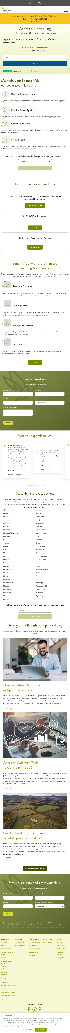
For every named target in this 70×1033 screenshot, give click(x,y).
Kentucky (6, 569)
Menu (66, 11)
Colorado (6, 526)
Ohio (37, 536)
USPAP (35, 296)
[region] (35, 1023)
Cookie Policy (61, 949)
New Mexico (40, 523)
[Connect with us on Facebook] (34, 1009)
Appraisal (8, 708)
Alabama (6, 510)
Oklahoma (39, 540)
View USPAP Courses (35, 205)
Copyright (60, 942)
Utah (37, 573)
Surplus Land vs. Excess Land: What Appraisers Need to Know (26, 835)
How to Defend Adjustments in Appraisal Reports (24, 687)
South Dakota (41, 560)
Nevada (38, 513)
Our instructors (6, 949)
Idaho (5, 553)
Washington (40, 583)
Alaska (5, 513)
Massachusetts (8, 583)
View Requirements (35, 617)
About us (4, 942)
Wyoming (39, 596)
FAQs (2, 999)
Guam (5, 546)
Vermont (39, 576)
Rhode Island (40, 553)
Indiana (6, 560)
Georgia (6, 543)
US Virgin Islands (42, 569)
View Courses (35, 247)
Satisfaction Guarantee (4, 973)
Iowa (5, 563)
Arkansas (6, 520)
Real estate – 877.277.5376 (9, 989)
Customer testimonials (5, 968)
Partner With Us (20, 945)
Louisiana (6, 573)
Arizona (6, 517)
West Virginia (40, 589)
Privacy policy (61, 945)
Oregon (38, 543)
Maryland (6, 579)
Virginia (38, 579)
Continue (35, 64)
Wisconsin (39, 593)
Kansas (6, 566)
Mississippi (7, 593)
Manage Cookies (62, 958)
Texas (38, 566)
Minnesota (7, 589)
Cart (30, 4)
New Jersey (40, 520)
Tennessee (39, 563)
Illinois (5, 556)
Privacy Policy (39, 1024)
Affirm (3, 945)
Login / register (47, 942)
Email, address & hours (8, 996)
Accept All (40, 1029)
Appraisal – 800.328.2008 (8, 986)
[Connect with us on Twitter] (40, 1009)
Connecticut (7, 530)
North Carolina (41, 530)
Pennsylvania (41, 546)
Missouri (6, 596)
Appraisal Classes (34, 942)
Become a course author (6, 962)
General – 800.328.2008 (8, 992)
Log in (39, 4)
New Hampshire (41, 517)
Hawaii (5, 550)
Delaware (6, 536)
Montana (6, 599)
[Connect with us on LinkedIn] (29, 1009)
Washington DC (41, 586)
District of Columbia (10, 533)
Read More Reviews (35, 486)
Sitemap (3, 978)
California (6, 523)
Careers (3, 958)
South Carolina (41, 556)
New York (39, 526)
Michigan (6, 586)
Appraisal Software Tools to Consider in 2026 (20, 765)
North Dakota (41, 533)
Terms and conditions (60, 953)
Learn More (35, 228)
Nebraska (39, 510)
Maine (5, 576)
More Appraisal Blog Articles (35, 868)
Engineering (32, 955)
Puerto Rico (40, 550)
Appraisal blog (19, 942)
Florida (5, 540)
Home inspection (34, 949)
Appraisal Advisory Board (7, 953)
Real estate (32, 945)
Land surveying (33, 952)
